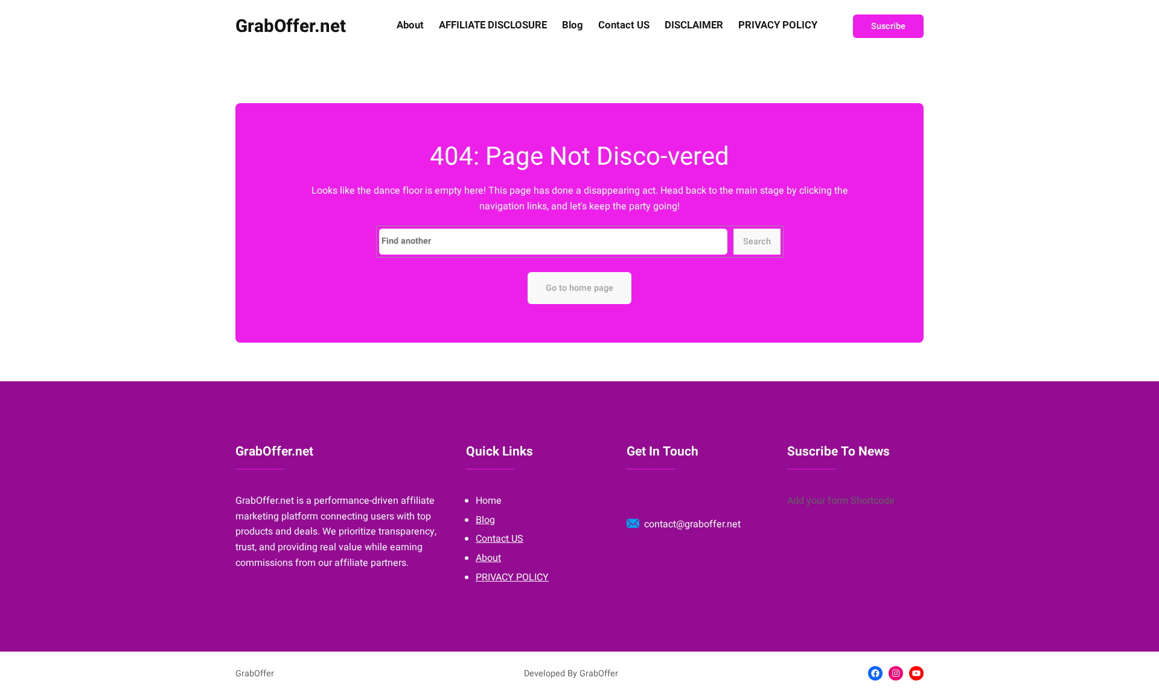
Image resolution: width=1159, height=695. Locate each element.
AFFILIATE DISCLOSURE (493, 26)
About (410, 26)
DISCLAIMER (694, 26)
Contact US (624, 26)
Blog (572, 26)
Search (757, 241)
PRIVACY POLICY (777, 26)
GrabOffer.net (290, 26)
